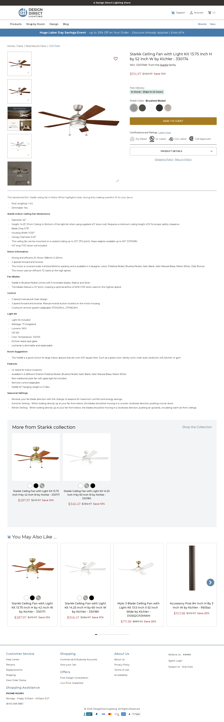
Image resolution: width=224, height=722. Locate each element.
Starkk (164, 65)
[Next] (210, 582)
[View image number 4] (19, 146)
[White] (29, 485)
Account (198, 12)
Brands (202, 24)
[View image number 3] (19, 118)
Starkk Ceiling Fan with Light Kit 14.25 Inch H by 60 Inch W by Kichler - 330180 (87, 495)
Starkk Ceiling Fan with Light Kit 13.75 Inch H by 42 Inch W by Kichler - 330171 (32, 607)
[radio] (134, 108)
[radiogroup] (173, 108)
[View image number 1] (19, 64)
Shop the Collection (197, 427)
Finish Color (137, 100)
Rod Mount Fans (36, 46)
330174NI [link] (54, 46)
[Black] (36, 485)
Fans (20, 46)
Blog (66, 24)
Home (11, 46)
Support (180, 12)
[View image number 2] (19, 91)
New (212, 24)
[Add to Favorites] (115, 58)
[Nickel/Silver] (42, 485)
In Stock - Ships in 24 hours (147, 91)
